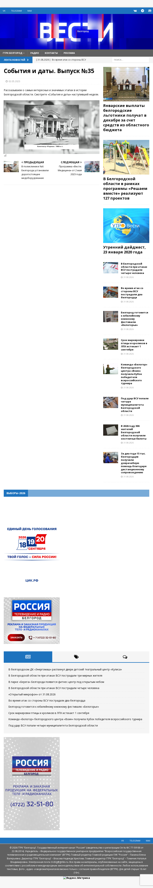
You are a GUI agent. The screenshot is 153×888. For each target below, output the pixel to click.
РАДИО (34, 53)
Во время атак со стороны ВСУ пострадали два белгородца (132, 292)
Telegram (16, 10)
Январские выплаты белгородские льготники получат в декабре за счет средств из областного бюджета (126, 117)
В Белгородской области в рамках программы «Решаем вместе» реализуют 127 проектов (125, 188)
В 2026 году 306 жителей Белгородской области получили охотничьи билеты (133, 432)
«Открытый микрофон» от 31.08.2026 (32, 694)
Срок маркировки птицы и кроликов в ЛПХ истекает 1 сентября (134, 344)
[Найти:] (130, 59)
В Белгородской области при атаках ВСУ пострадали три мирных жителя (55, 675)
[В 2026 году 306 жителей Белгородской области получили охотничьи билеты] (110, 430)
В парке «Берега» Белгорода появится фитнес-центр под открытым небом (56, 682)
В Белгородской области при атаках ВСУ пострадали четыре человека (134, 268)
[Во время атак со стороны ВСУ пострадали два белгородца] (110, 292)
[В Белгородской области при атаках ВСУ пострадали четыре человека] (110, 267)
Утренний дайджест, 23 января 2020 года (124, 250)
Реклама (69, 53)
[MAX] (149, 10)
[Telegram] (142, 10)
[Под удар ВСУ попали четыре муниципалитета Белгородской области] (110, 402)
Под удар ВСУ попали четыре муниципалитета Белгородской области (135, 405)
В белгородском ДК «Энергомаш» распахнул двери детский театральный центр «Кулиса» (65, 669)
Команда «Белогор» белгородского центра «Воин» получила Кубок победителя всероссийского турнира (134, 374)
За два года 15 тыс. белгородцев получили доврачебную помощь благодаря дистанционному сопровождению (133, 463)
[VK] (135, 10)
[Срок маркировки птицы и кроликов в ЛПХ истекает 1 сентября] (110, 344)
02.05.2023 (14, 81)
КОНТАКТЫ (51, 53)
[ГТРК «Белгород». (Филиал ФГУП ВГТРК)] (76, 47)
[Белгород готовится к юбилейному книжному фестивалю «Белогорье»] (110, 316)
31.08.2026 (129, 277)
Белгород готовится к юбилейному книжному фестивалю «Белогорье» (134, 319)
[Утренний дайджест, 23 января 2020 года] (126, 225)
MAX (29, 10)
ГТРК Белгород (12, 53)
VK (4, 10)
